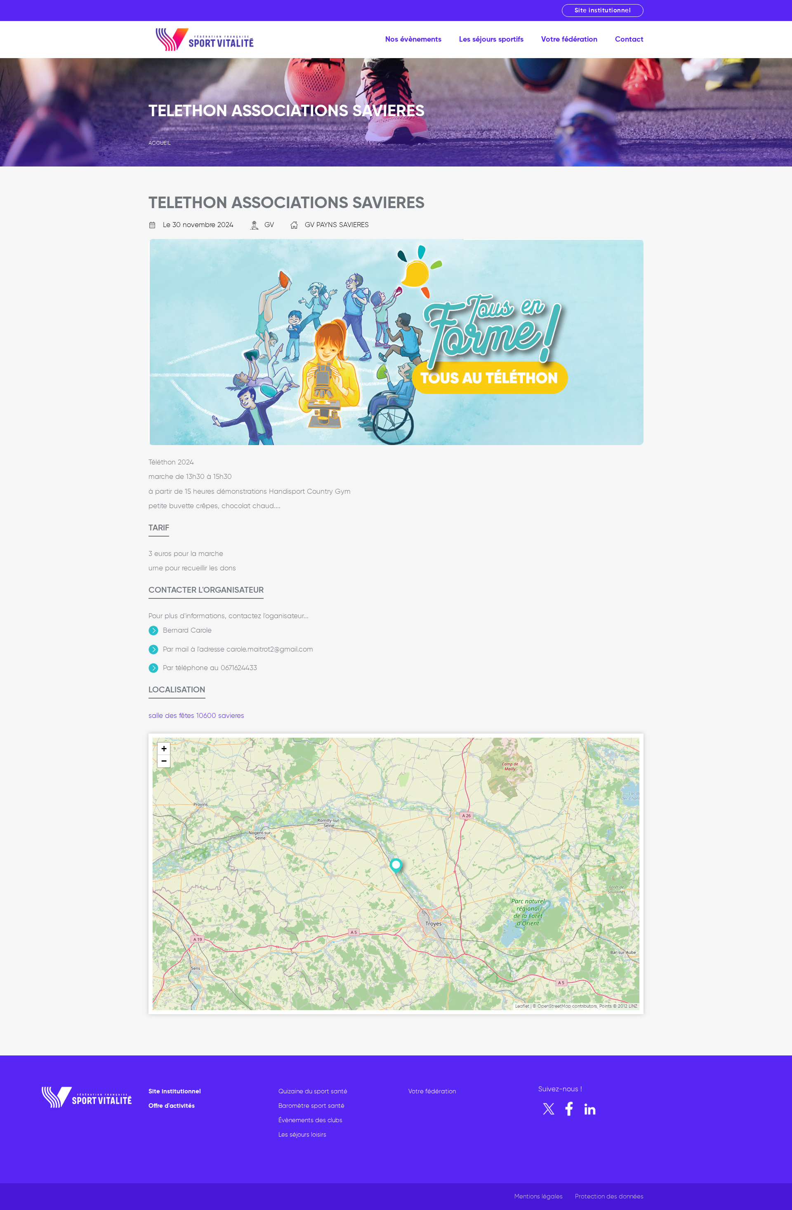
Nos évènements (413, 39)
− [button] (164, 761)
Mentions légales (538, 1197)
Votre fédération (569, 39)
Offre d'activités (171, 1106)
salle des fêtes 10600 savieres (196, 716)
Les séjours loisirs (302, 1135)
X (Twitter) (548, 1109)
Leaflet (522, 1006)
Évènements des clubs (310, 1120)
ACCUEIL (159, 143)
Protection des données (609, 1197)
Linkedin (590, 1109)
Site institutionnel (603, 10)
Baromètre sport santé (311, 1106)
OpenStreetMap (554, 1006)
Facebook (569, 1109)
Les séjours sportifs (491, 39)
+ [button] (164, 748)
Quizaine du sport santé (312, 1091)
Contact (629, 39)
